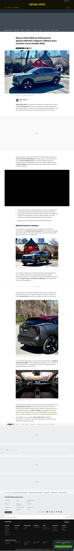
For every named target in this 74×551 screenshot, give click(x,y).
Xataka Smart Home (7, 533)
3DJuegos (16, 527)
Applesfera (7, 530)
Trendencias (54, 527)
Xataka (6, 527)
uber (9, 7)
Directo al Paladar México (36, 542)
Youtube (47, 512)
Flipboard (29, 48)
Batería (57, 30)
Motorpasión (45, 527)
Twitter (66, 7)
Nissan (27, 424)
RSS (54, 512)
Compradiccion (55, 530)
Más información (46, 549)
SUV (48, 424)
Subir (66, 521)
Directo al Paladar (36, 527)
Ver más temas (8, 512)
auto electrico (15, 7)
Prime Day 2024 (8, 507)
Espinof (25, 528)
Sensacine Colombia (26, 544)
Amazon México (16, 30)
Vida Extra (16, 528)
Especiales (7, 503)
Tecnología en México (20, 507)
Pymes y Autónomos (64, 529)
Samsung (35, 30)
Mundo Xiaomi (7, 534)
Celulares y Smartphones (18, 504)
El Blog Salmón (64, 527)
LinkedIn (59, 512)
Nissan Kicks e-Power (42, 424)
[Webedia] (66, 1)
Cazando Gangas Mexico (30, 501)
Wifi (45, 30)
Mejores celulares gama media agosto (20, 492)
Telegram (52, 512)
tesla (6, 7)
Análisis (17, 500)
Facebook (68, 7)
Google (52, 30)
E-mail (31, 48)
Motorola (22, 30)
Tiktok (61, 512)
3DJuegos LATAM (17, 541)
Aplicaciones (29, 503)
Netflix (48, 30)
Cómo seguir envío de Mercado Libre (35, 492)
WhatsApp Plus (46, 492)
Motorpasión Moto (46, 528)
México (6, 509)
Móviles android (30, 507)
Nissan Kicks (33, 424)
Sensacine (26, 527)
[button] (24, 99)
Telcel (28, 509)
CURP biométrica (54, 492)
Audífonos (41, 30)
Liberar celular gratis (63, 492)
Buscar (67, 517)
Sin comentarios (21, 48)
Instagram (50, 512)
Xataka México (7, 541)
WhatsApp (28, 30)
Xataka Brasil (7, 543)
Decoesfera (54, 528)
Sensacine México (27, 541)
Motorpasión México (45, 542)
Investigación (7, 500)
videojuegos (18, 509)
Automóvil (37, 4)
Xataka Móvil (7, 528)
